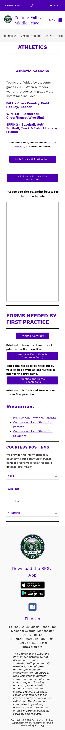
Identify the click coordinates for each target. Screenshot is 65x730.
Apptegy (39, 725)
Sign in (54, 5)
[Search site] (32, 5)
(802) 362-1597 (35, 638)
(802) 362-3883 (27, 642)
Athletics (56, 36)
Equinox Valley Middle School (22, 36)
